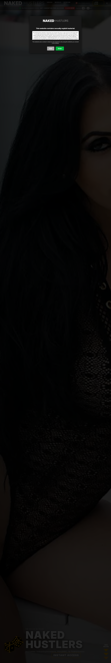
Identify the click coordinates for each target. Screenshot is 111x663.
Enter (60, 48)
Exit (50, 48)
